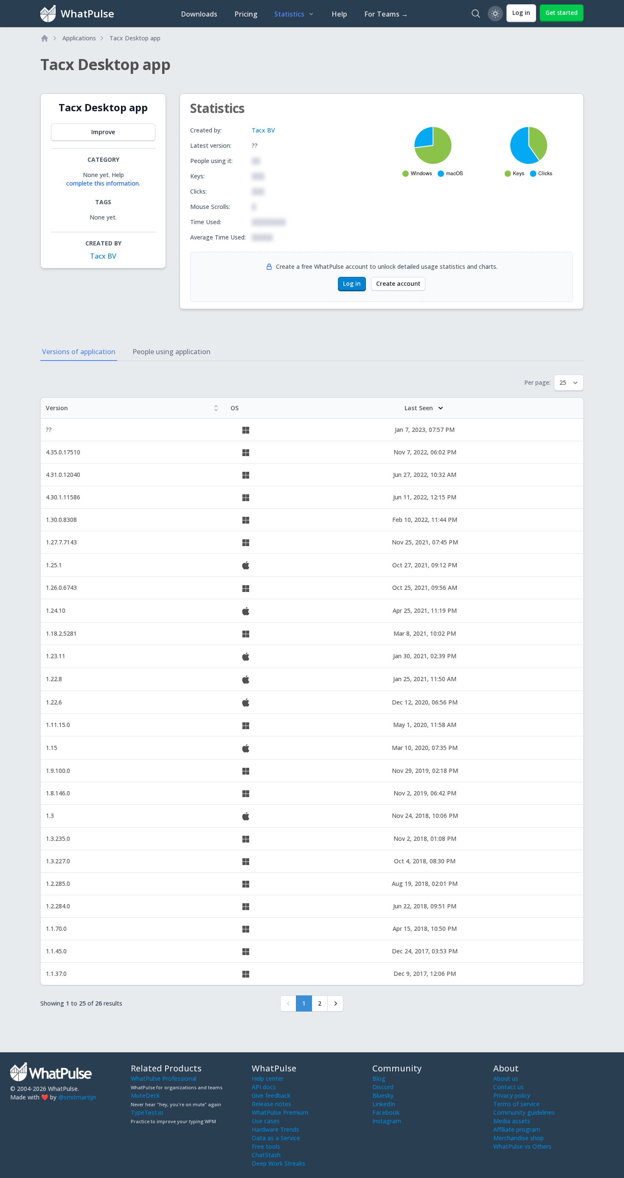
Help (339, 14)
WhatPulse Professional (164, 1078)
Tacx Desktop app (135, 38)
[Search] (476, 13)
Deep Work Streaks (278, 1163)
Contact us (508, 1087)
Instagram (386, 1121)
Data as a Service (276, 1138)
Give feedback (271, 1095)
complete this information (102, 183)
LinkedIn (383, 1104)
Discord (383, 1087)
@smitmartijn (77, 1097)
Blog (378, 1078)
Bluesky (383, 1095)
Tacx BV (103, 256)
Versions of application (78, 351)
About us (505, 1078)
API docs (264, 1087)
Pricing (245, 14)
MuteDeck (145, 1095)
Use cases (266, 1121)
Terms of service (516, 1104)
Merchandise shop (518, 1138)
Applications (79, 38)
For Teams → (386, 14)
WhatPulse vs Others (522, 1146)
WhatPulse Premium (280, 1112)
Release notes (271, 1104)
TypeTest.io (147, 1112)
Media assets (511, 1121)
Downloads (199, 14)
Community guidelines (524, 1112)
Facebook (385, 1112)
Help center (268, 1078)
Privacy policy (511, 1095)
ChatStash (266, 1155)
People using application (171, 351)
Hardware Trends (275, 1129)
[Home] (44, 38)
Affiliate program (516, 1129)
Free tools (266, 1146)
